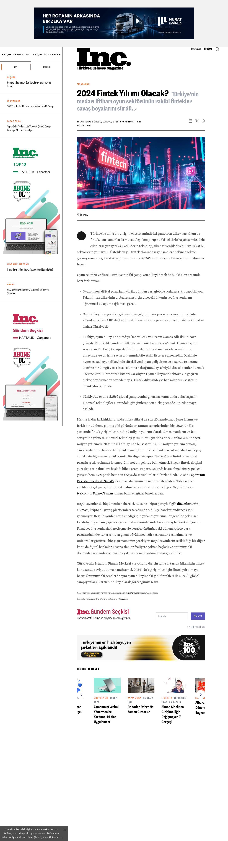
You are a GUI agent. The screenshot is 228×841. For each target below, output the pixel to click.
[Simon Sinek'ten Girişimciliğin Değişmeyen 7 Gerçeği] (175, 685)
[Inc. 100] (114, 23)
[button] (81, 694)
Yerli (16, 66)
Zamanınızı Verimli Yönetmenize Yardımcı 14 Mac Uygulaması (107, 714)
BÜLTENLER (196, 49)
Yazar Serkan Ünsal (105, 122)
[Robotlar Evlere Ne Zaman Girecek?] (141, 685)
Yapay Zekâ (14, 121)
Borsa (11, 284)
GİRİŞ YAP (208, 49)
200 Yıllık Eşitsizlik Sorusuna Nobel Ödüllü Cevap (30, 106)
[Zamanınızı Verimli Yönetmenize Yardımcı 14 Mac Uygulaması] (107, 685)
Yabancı (46, 66)
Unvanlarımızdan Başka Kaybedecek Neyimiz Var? (30, 269)
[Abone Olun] (31, 197)
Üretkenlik (101, 698)
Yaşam (11, 77)
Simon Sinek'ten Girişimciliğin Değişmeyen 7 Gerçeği (173, 714)
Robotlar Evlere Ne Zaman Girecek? (140, 709)
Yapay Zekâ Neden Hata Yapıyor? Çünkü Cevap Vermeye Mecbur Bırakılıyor (29, 128)
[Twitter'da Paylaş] (198, 121)
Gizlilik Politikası (196, 627)
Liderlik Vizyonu (18, 264)
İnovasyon (14, 101)
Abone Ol (198, 616)
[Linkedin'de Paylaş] (192, 121)
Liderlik (167, 698)
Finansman (83, 84)
